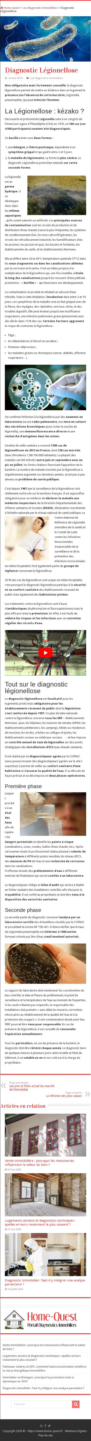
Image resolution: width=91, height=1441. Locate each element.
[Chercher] (76, 1404)
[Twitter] (49, 1425)
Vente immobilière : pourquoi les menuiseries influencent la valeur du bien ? (39, 1163)
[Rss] (41, 1425)
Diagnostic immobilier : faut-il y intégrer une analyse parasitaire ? (43, 1388)
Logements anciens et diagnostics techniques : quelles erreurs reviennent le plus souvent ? (40, 1222)
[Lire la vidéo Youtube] (45, 653)
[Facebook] (45, 1425)
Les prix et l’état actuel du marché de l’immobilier (31, 1086)
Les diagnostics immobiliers (40, 7)
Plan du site (45, 1435)
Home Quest (11, 7)
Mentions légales (76, 1431)
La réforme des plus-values (64, 1094)
